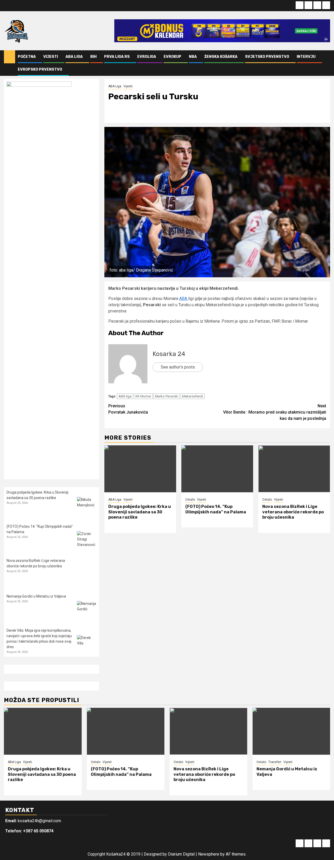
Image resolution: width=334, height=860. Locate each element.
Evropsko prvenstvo (40, 69)
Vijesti (50, 56)
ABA (183, 298)
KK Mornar (143, 396)
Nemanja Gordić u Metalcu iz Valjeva (36, 596)
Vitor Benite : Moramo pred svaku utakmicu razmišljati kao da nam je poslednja (274, 412)
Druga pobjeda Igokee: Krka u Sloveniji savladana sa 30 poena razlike (139, 512)
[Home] (9, 56)
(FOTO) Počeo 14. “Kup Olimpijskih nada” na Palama (215, 509)
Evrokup (172, 56)
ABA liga (125, 396)
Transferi (274, 762)
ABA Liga (74, 56)
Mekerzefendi (192, 396)
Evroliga (146, 56)
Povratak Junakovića (128, 409)
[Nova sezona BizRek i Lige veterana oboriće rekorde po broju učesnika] (294, 468)
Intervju (306, 56)
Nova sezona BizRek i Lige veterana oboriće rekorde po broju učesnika (293, 512)
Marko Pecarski (166, 396)
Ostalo (190, 499)
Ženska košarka (220, 56)
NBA (193, 56)
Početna (27, 56)
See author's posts (178, 367)
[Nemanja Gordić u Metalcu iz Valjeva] (87, 610)
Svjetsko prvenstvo (267, 56)
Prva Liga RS (117, 56)
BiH (93, 56)
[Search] (326, 63)
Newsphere (208, 854)
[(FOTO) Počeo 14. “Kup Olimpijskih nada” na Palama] (217, 468)
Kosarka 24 (169, 354)
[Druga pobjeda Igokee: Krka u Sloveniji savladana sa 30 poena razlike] (140, 468)
